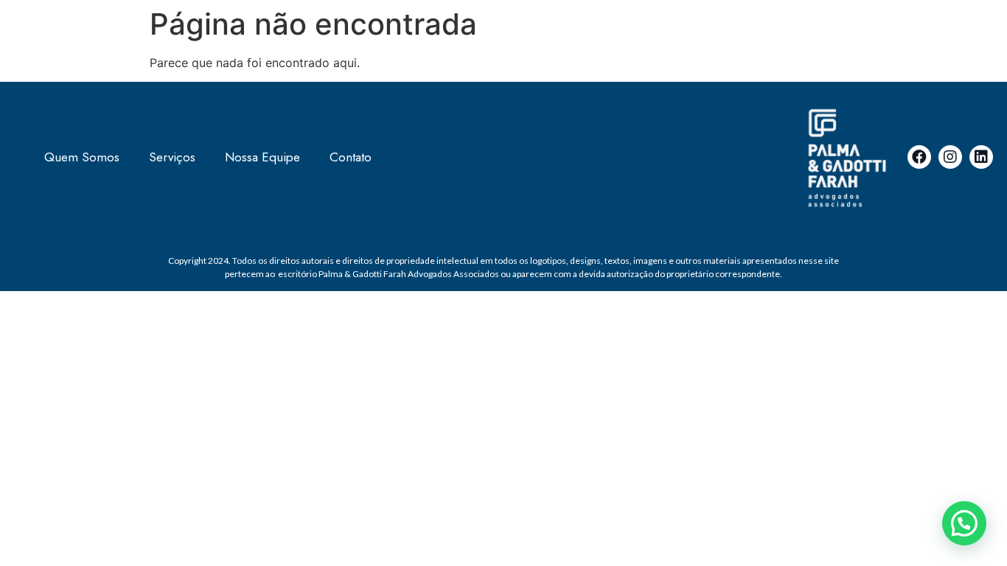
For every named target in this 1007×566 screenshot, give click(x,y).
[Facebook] (919, 157)
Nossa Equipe (262, 157)
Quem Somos (81, 157)
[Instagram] (950, 157)
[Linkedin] (981, 157)
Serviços (172, 157)
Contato (351, 157)
